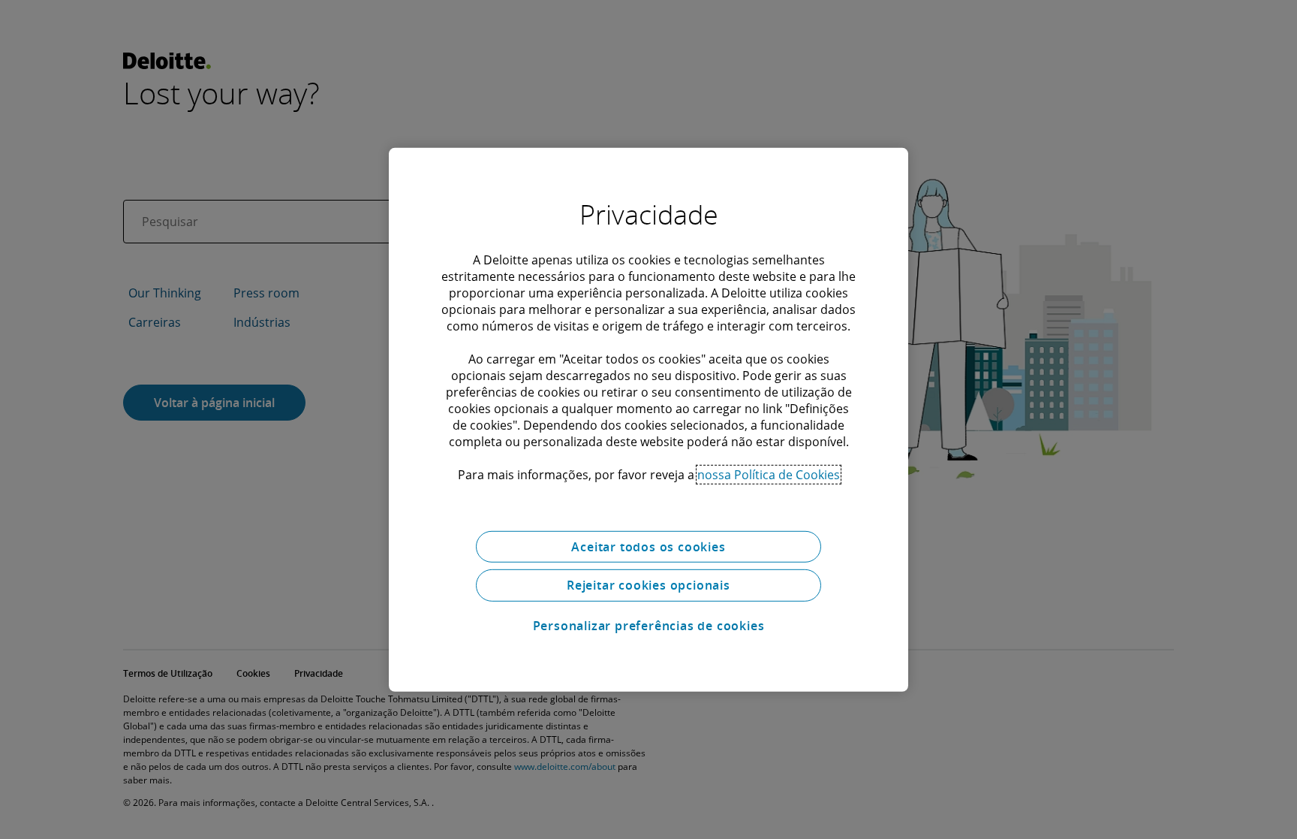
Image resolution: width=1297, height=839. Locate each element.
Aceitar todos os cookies (648, 546)
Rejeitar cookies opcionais (648, 585)
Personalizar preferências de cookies (649, 625)
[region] (648, 419)
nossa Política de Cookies (768, 474)
